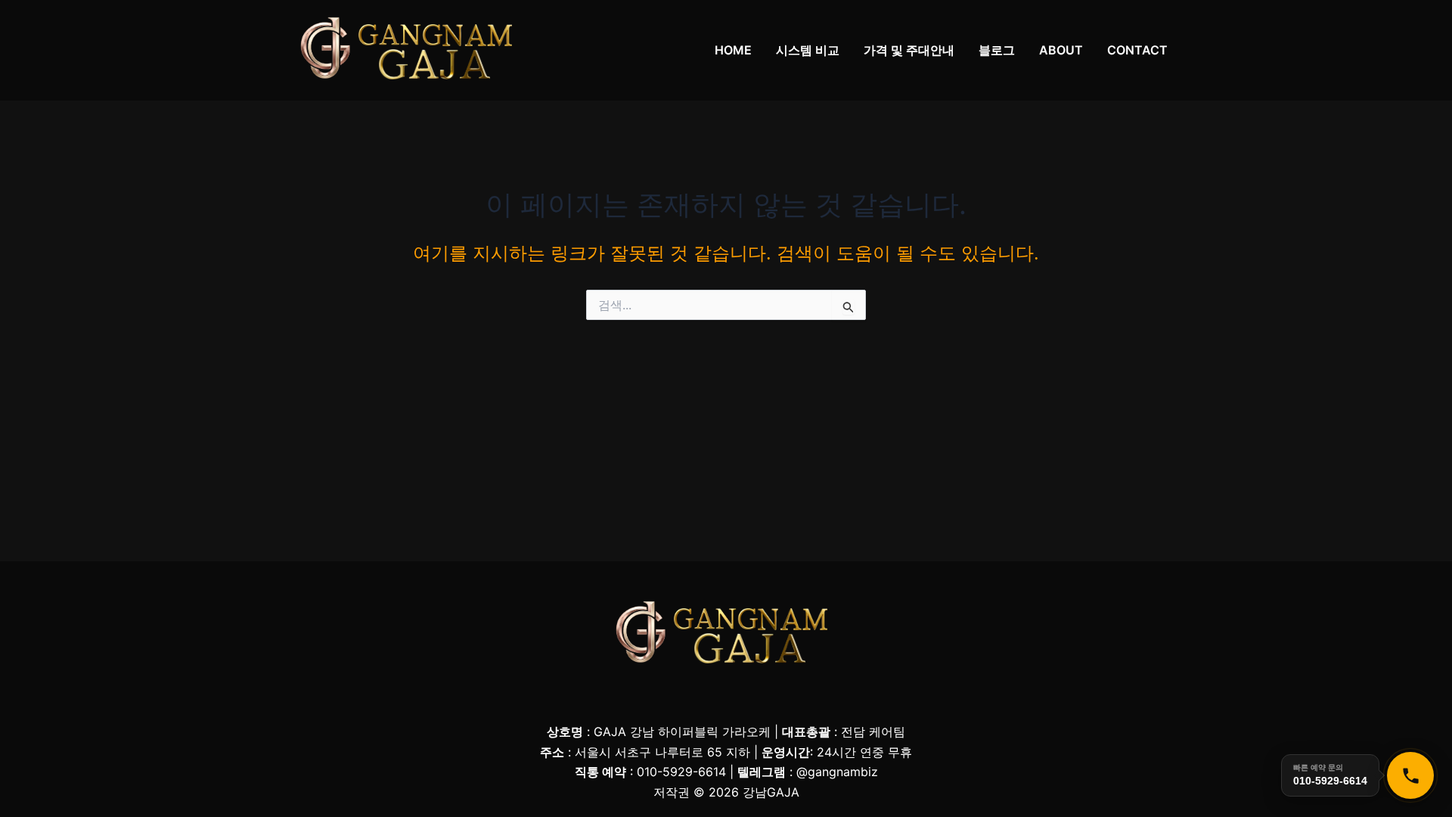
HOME (733, 49)
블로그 (997, 49)
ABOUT (1061, 49)
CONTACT (1137, 49)
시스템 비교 (807, 49)
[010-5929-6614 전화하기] (1410, 775)
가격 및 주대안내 (909, 49)
